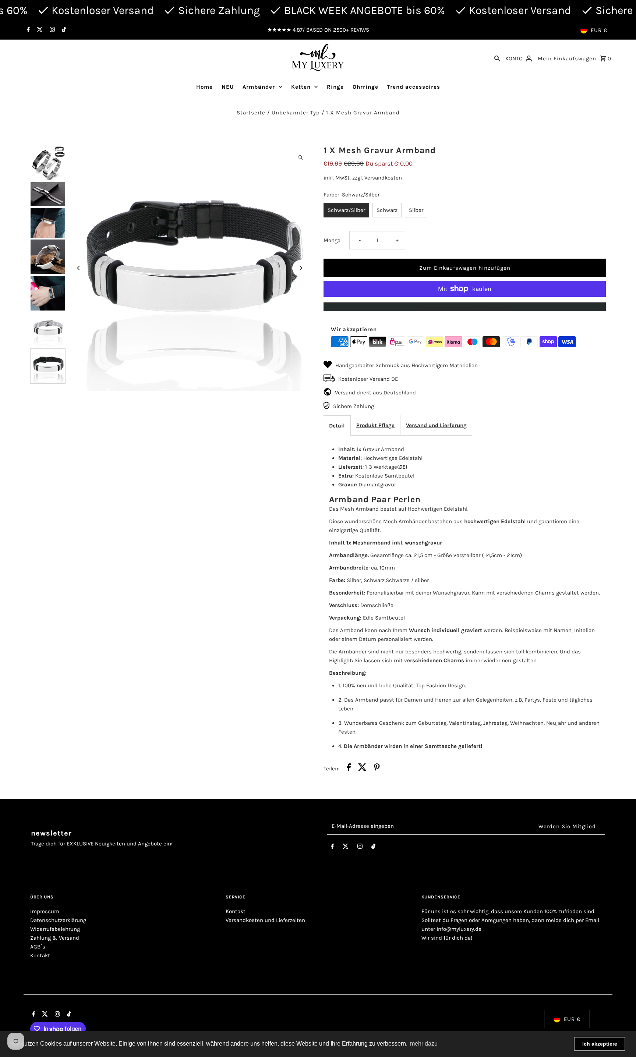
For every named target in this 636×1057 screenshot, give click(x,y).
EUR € (599, 30)
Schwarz (387, 210)
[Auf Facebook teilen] (349, 768)
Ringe (335, 87)
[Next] (300, 268)
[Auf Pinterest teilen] (377, 768)
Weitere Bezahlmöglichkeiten (464, 307)
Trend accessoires (413, 87)
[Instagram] (51, 30)
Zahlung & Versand (54, 937)
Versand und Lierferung (436, 425)
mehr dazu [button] (424, 1043)
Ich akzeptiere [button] (599, 1044)
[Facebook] (27, 30)
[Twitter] (39, 30)
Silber (416, 210)
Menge (332, 240)
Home (204, 87)
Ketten (301, 87)
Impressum (44, 911)
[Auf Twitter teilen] (362, 768)
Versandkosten (383, 177)
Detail (337, 425)
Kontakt (40, 955)
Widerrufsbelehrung (55, 929)
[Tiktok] (63, 30)
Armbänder (259, 87)
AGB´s (37, 946)
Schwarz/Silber (346, 210)
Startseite (251, 112)
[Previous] (79, 268)
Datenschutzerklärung (58, 920)
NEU (228, 87)
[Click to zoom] (300, 157)
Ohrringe (365, 87)
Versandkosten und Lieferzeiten (265, 920)
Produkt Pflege (375, 425)
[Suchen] (497, 58)
